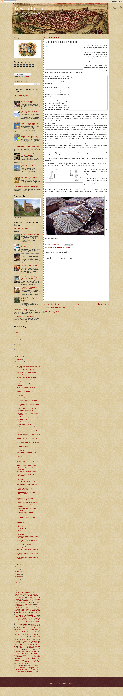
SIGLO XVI (17, 649)
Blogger (71, 683)
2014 (17, 582)
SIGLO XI (30, 644)
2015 (17, 352)
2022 (17, 334)
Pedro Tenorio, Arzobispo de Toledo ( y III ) (28, 410)
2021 (17, 337)
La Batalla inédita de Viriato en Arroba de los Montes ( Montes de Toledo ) (30, 299)
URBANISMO (35, 669)
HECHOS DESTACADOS (23, 612)
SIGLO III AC (31, 639)
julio (18, 564)
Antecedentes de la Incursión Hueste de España (26, 146)
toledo (28, 657)
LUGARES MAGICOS (21, 618)
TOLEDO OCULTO (24, 663)
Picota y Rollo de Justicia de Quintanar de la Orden (28, 166)
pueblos (36, 629)
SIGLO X (21, 644)
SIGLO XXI (34, 651)
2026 (17, 329)
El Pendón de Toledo (22, 515)
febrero (19, 576)
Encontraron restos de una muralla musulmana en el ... (26, 492)
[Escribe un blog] (67, 245)
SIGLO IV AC (27, 641)
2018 (17, 344)
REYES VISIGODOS (31, 633)
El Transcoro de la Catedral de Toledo (26, 372)
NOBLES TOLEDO (21, 627)
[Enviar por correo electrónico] (65, 245)
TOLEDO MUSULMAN (32, 662)
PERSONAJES (35, 627)
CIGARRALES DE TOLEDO (23, 601)
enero (18, 579)
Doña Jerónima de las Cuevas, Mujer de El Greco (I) (29, 154)
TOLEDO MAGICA (20, 660)
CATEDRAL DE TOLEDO (32, 599)
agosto (19, 364)
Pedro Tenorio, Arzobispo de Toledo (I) (27, 422)
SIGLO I (22, 637)
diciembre (19, 354)
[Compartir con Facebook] (70, 245)
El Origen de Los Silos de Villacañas (24, 316)
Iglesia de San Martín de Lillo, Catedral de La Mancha (29, 277)
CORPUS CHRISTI (28, 602)
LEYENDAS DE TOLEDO (26, 614)
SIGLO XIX (22, 648)
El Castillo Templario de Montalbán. (30, 234)
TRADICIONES (20, 669)
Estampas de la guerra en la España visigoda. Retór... (26, 380)
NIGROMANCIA (36, 625)
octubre (19, 359)
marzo (19, 574)
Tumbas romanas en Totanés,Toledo (26, 465)
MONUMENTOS (69, 247)
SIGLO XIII (22, 646)
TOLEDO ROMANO (33, 665)
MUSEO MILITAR (34, 624)
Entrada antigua (103, 304)
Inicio (78, 304)
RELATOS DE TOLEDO (19, 633)
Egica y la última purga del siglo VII (26, 391)
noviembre (20, 356)
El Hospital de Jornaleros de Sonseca (26, 398)
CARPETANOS (18, 597)
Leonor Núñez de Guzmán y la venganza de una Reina (29, 266)
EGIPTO (38, 604)
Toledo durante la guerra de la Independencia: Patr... (24, 489)
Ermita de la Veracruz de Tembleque (26, 459)
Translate (26, 76)
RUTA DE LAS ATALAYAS (26, 634)
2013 (17, 584)
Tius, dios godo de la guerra (24, 547)
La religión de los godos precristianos (26, 452)
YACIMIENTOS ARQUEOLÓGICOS (24, 671)
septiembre (20, 361)
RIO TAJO (16, 634)
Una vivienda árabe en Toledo (29, 177)
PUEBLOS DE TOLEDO (24, 631)
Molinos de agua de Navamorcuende (26, 377)
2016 (17, 349)
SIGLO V (16, 642)
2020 (17, 339)
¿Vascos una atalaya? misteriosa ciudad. (27, 502)
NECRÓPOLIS (25, 625)
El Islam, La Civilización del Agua (25, 424)
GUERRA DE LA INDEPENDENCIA (30, 611)
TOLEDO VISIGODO (26, 667)
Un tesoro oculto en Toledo (24, 544)
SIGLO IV (19, 641)
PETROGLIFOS (20, 629)
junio (18, 566)
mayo (18, 569)
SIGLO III (24, 639)
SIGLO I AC (29, 637)
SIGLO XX (23, 651)
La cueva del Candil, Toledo (24, 561)
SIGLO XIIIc (31, 646)
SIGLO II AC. (17, 639)
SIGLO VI (22, 642)
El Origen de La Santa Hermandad (25, 512)
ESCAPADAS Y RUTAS (30, 606)
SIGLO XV (33, 648)
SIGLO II (36, 637)
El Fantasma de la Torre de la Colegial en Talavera (29, 288)
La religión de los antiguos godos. (25, 496)
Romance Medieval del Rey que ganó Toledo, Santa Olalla (29, 123)
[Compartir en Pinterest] (72, 245)
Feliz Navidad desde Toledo (21, 95)
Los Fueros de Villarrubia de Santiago (26, 471)
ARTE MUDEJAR (32, 594)
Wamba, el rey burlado (27, 101)
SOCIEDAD (19, 653)
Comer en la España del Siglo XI (25, 370)
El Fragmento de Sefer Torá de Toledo (26, 408)
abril (18, 571)
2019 (17, 342)
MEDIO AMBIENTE (27, 619)
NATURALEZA (17, 625)
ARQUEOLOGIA (18, 594)
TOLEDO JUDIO (31, 658)
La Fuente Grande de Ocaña (22, 309)
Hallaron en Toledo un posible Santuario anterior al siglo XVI (29, 135)
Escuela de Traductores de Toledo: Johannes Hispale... (26, 499)
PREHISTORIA (29, 629)
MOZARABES (23, 624)
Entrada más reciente (51, 304)
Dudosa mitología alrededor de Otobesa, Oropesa (29, 112)
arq (36, 592)
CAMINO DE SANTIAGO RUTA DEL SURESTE (26, 595)
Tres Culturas (28, 8)
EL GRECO (18, 606)
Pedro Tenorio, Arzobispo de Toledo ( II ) (27, 417)
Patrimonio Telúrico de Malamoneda (26, 482)
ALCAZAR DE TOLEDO (22, 592)
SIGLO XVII (28, 649)
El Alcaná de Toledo (22, 419)
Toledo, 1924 (20, 375)
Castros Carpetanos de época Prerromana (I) (26, 186)
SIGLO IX (34, 641)
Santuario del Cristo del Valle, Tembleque (27, 517)
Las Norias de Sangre (22, 446)
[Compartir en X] (69, 245)
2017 (17, 347)
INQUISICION (36, 612)
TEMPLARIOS (27, 655)
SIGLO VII (30, 642)
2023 (17, 332)
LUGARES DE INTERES (57, 247)
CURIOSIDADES (29, 604)
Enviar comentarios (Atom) (58, 307)
